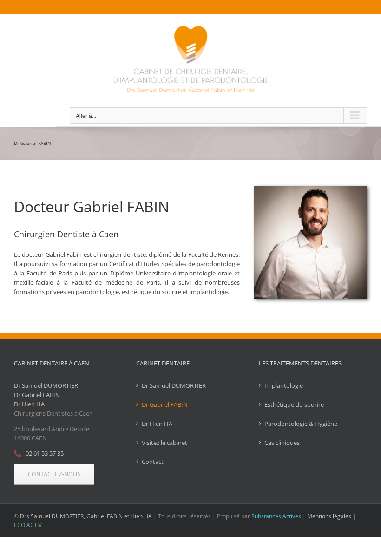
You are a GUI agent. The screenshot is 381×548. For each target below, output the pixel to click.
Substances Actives (276, 516)
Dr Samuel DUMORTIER (46, 385)
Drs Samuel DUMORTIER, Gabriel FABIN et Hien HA (86, 516)
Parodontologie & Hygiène (300, 423)
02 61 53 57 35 (45, 453)
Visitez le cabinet (164, 442)
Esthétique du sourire (294, 404)
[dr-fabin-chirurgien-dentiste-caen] (310, 188)
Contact (153, 461)
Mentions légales (329, 516)
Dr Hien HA (29, 404)
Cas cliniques (282, 442)
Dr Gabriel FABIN (37, 395)
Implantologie (283, 385)
